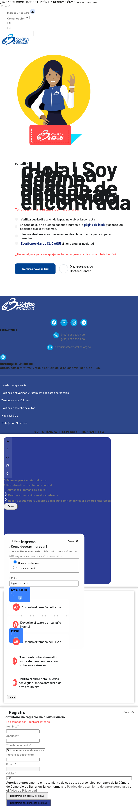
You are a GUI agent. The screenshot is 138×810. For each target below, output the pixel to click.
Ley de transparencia (13, 385)
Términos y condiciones (15, 400)
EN (9, 23)
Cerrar (11, 506)
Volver (17, 541)
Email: (13, 577)
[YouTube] (64, 323)
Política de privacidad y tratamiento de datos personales (35, 392)
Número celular (29, 568)
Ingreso (15, 630)
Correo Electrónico (28, 562)
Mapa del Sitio (9, 415)
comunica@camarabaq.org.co (73, 346)
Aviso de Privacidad (23, 790)
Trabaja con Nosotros (14, 423)
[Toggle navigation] (33, 33)
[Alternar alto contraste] (8, 466)
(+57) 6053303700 (81, 266)
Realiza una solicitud (35, 268)
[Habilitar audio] (8, 474)
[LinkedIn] (84, 323)
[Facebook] (54, 323)
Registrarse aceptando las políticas (28, 803)
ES (9, 27)
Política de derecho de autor (18, 408)
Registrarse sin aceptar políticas (27, 795)
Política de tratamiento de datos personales (98, 786)
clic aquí (5, 6)
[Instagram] (73, 323)
